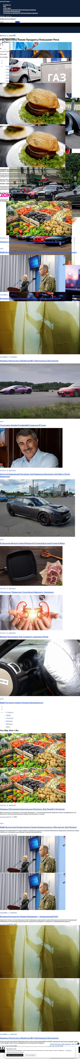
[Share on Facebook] (41, 706)
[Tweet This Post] (41, 708)
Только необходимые (30, 1055)
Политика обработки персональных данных (19, 10)
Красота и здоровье (13, 41)
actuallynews (4, 51)
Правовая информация (11, 11)
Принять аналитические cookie (15, 1055)
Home (4, 6)
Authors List (7, 5)
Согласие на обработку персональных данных (20, 13)
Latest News (7, 8)
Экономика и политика (14, 49)
